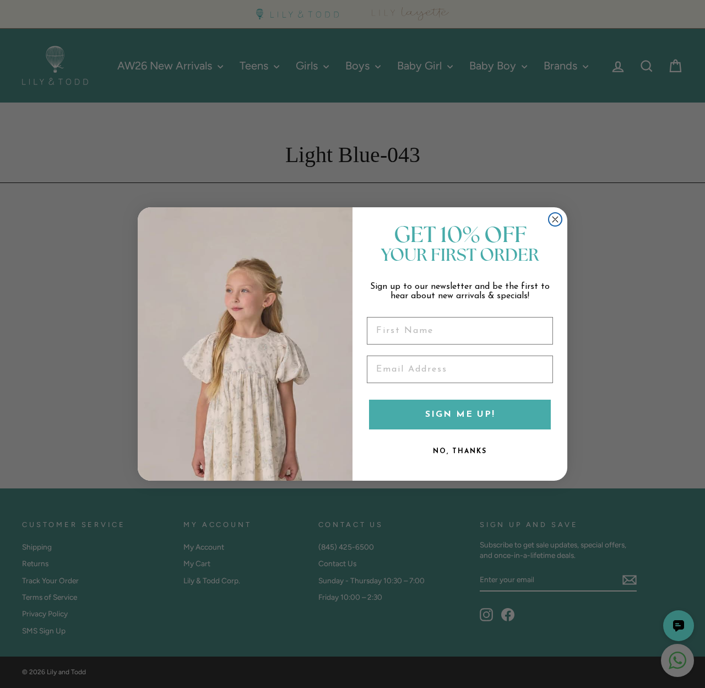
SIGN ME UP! (460, 414)
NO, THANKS (460, 451)
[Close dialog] (555, 219)
